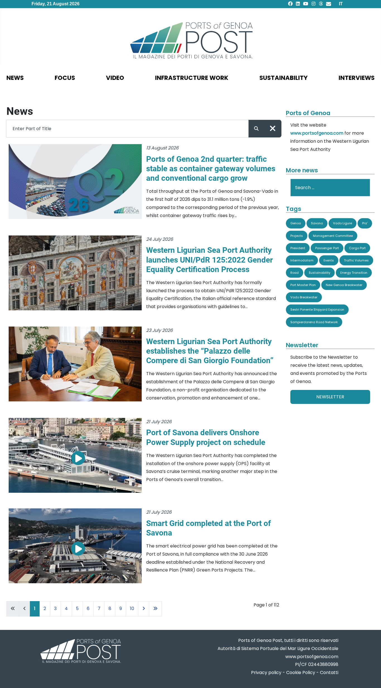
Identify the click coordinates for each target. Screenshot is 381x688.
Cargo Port (357, 248)
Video (115, 78)
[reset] (272, 128)
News (15, 78)
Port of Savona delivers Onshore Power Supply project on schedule (205, 437)
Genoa (295, 223)
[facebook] (290, 3)
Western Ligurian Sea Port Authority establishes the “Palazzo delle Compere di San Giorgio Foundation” (209, 351)
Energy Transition (353, 272)
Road (294, 272)
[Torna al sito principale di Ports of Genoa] (80, 651)
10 (132, 608)
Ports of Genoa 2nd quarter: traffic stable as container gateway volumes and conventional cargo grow (210, 168)
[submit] (256, 128)
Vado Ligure (342, 223)
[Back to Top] (371, 677)
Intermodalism (302, 260)
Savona (317, 223)
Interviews (357, 78)
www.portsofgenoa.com (316, 133)
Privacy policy (266, 672)
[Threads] (321, 3)
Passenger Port (327, 248)
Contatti (329, 672)
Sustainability (283, 78)
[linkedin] (298, 3)
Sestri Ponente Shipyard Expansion (317, 309)
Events (329, 260)
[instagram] (313, 3)
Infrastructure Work (191, 78)
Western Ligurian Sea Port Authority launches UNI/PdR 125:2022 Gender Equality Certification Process (209, 260)
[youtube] (305, 3)
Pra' (365, 223)
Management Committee (333, 236)
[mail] (328, 3)
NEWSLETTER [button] (330, 397)
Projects (296, 236)
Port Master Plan (303, 285)
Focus (65, 78)
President (297, 248)
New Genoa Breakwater (344, 285)
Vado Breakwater (303, 297)
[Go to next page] (143, 608)
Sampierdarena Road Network (314, 322)
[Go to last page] (155, 608)
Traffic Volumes (356, 260)
